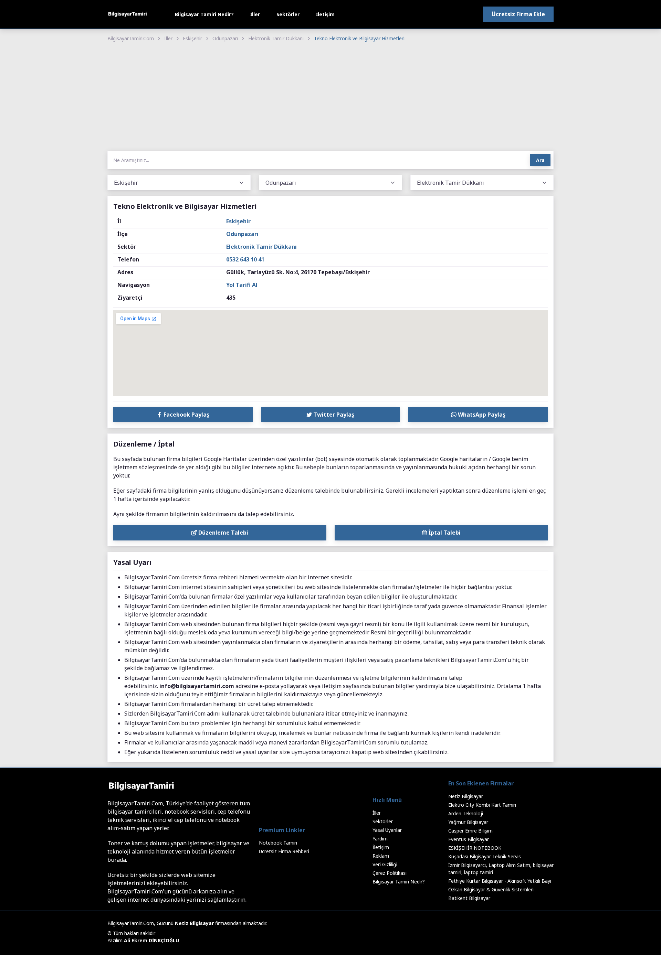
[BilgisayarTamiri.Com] (127, 14)
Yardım (380, 838)
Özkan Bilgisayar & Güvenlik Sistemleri (491, 889)
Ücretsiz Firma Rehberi (284, 851)
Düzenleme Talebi (222, 532)
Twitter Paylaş (333, 414)
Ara (540, 160)
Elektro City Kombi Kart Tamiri (482, 805)
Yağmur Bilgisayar (468, 822)
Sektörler (288, 14)
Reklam (381, 855)
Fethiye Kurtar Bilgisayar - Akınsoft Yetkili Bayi (499, 881)
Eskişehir (192, 38)
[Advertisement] (330, 97)
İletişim (325, 14)
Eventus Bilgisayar (468, 839)
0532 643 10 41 (245, 259)
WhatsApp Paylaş (481, 414)
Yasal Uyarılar (387, 830)
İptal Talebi (444, 532)
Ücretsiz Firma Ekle (518, 14)
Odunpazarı (225, 38)
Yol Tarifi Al (242, 285)
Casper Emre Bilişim (470, 830)
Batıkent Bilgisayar (469, 898)
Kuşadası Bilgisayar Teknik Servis (484, 856)
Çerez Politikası (390, 873)
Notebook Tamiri (278, 842)
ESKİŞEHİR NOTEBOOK (474, 848)
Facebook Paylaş (185, 414)
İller (255, 14)
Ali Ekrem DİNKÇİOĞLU (151, 940)
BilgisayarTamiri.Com (130, 38)
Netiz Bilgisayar (465, 796)
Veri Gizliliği (385, 864)
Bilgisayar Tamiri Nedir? (204, 14)
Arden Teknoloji (465, 813)
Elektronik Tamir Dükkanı (276, 38)
